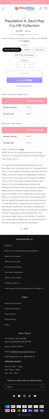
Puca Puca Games (27, 414)
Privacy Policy (10, 314)
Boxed (27, 50)
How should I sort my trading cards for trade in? (24, 288)
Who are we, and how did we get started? (21, 251)
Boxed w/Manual (12, 50)
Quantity (24, 60)
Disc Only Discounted (24, 55)
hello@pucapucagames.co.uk (22, 352)
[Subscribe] (41, 387)
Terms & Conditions (13, 309)
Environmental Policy (13, 267)
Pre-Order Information (14, 272)
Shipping (21, 34)
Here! (21, 149)
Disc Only (39, 50)
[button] (3, 8)
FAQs (7, 325)
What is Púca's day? (13, 262)
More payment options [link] (24, 86)
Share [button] (26, 229)
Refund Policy (10, 319)
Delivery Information (13, 278)
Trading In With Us (12, 283)
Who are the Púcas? (13, 256)
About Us (8, 246)
